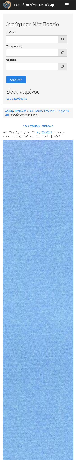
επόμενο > (48, 126)
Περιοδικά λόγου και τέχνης (34, 4)
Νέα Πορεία (35, 111)
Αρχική (9, 111)
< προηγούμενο (31, 126)
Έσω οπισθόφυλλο (16, 98)
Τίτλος (10, 32)
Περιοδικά (20, 111)
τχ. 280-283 (44, 132)
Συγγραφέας (14, 46)
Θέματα (11, 59)
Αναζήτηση (16, 79)
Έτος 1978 (49, 111)
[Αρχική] (7, 5)
